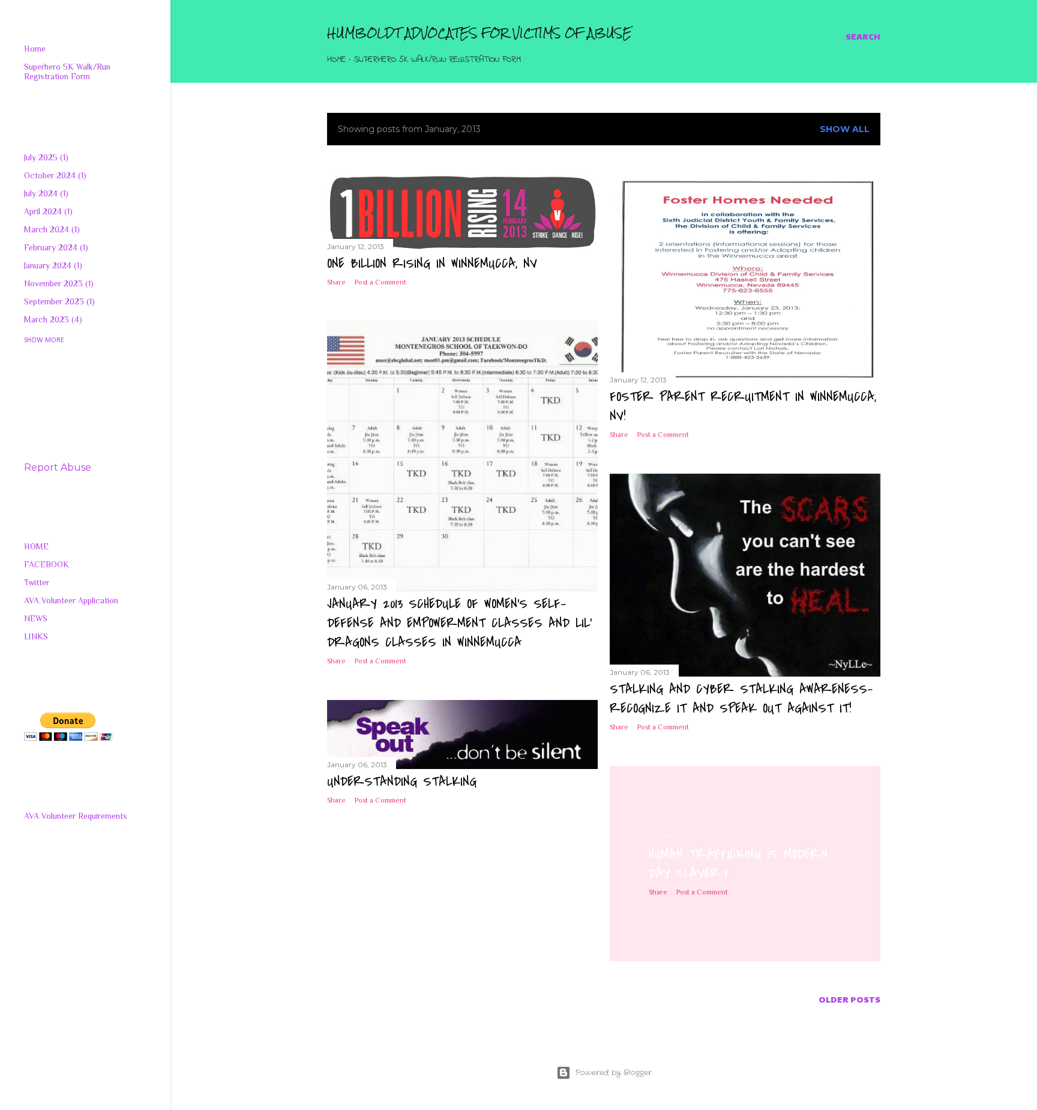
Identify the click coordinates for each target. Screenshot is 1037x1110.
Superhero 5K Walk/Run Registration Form (437, 59)
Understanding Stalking (401, 781)
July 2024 (44, 193)
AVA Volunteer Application (71, 600)
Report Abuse (57, 467)
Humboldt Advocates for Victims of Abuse (479, 33)
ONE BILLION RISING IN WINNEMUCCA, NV (432, 263)
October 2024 (53, 175)
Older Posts (849, 999)
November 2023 (57, 283)
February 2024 (54, 247)
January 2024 (51, 265)
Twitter (36, 582)
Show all (845, 129)
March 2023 (51, 319)
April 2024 (47, 211)
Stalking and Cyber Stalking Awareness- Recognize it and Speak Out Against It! (741, 699)
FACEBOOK (46, 564)
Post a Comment (380, 282)
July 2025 (44, 157)
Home (336, 59)
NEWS (35, 618)
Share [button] (336, 282)
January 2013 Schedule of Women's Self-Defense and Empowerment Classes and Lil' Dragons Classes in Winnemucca (459, 623)
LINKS (36, 636)
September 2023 (58, 301)
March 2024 (50, 229)
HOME (36, 546)
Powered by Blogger (614, 1072)
